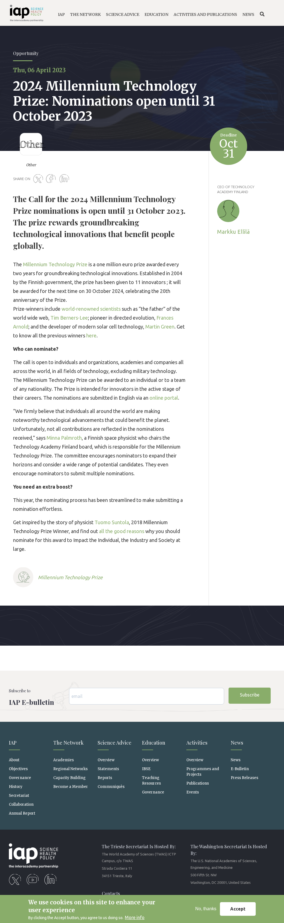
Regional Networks (70, 769)
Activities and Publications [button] (205, 14)
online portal (163, 397)
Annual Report (22, 813)
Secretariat (19, 795)
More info (134, 917)
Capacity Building (69, 777)
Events (192, 792)
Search (262, 14)
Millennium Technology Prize (55, 264)
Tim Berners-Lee (69, 317)
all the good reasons (121, 531)
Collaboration (21, 804)
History (15, 786)
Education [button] (156, 14)
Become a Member (70, 786)
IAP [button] (61, 14)
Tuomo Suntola (112, 522)
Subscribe (249, 694)
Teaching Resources (151, 780)
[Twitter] (39, 179)
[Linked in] (65, 179)
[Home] (23, 14)
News (235, 760)
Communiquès (111, 786)
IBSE (146, 769)
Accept (237, 908)
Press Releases (244, 777)
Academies (63, 760)
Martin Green (159, 326)
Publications (197, 783)
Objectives (18, 769)
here (91, 335)
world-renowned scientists (91, 309)
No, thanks (205, 908)
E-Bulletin (240, 769)
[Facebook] (52, 179)
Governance (20, 777)
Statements (108, 769)
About (14, 760)
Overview (106, 760)
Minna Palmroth (64, 438)
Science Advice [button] (122, 14)
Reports (105, 777)
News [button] (248, 14)
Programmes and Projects (202, 772)
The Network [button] (85, 14)
